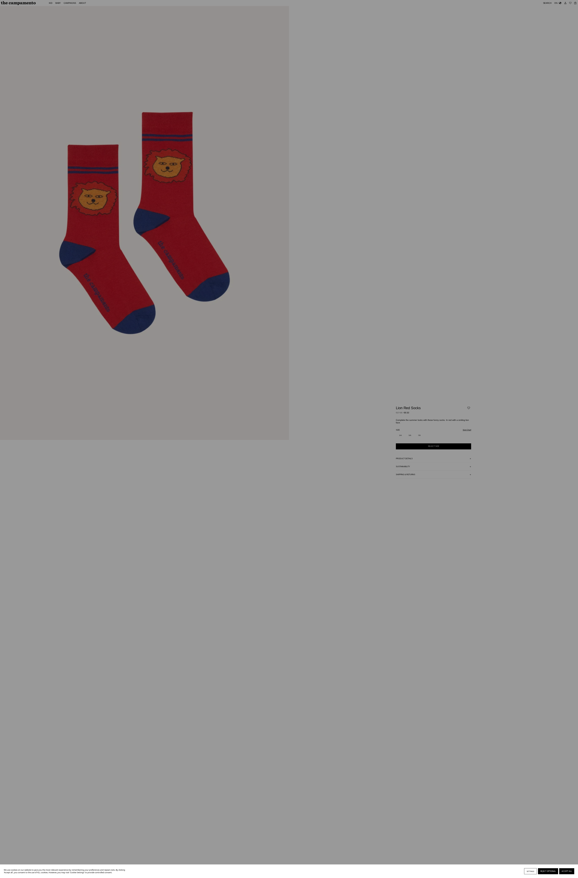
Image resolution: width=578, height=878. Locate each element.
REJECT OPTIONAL (548, 871)
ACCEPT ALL (567, 871)
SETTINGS (530, 871)
